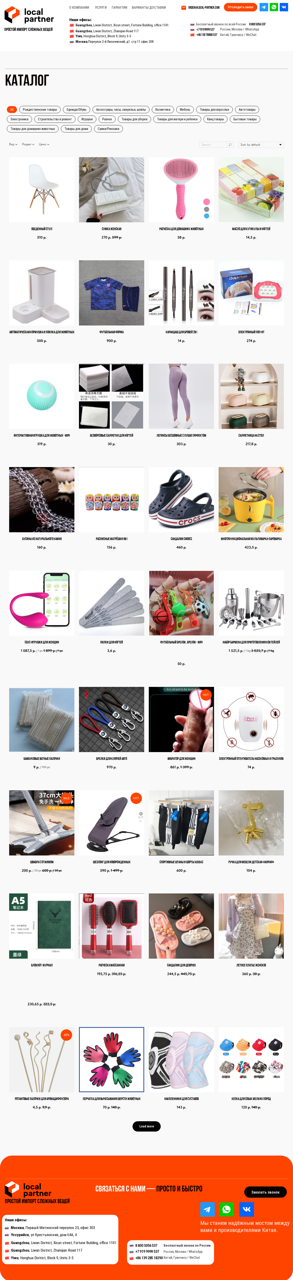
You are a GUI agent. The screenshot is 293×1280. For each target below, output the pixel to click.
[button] (265, 1192)
